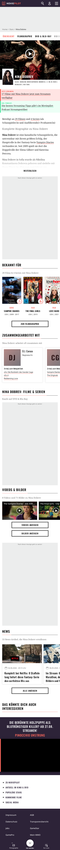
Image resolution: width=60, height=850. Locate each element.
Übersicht (9, 36)
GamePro (10, 835)
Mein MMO (35, 835)
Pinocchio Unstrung (30, 735)
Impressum (11, 815)
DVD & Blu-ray (43, 36)
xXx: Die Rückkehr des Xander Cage (18, 372)
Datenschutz (11, 821)
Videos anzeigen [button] (30, 524)
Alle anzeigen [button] (30, 690)
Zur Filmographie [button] (30, 323)
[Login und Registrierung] (49, 3)
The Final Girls (33, 311)
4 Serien (35, 119)
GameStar (34, 828)
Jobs (7, 828)
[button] (14, 846)
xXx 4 (6, 375)
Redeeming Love (11, 378)
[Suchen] (42, 3)
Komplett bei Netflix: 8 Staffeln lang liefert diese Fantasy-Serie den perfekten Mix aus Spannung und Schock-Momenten (22, 676)
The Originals (52, 375)
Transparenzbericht (39, 821)
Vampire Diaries (45, 142)
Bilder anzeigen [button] (30, 533)
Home (4, 29)
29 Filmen (20, 119)
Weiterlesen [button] (30, 170)
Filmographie (24, 36)
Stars (11, 29)
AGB (32, 815)
